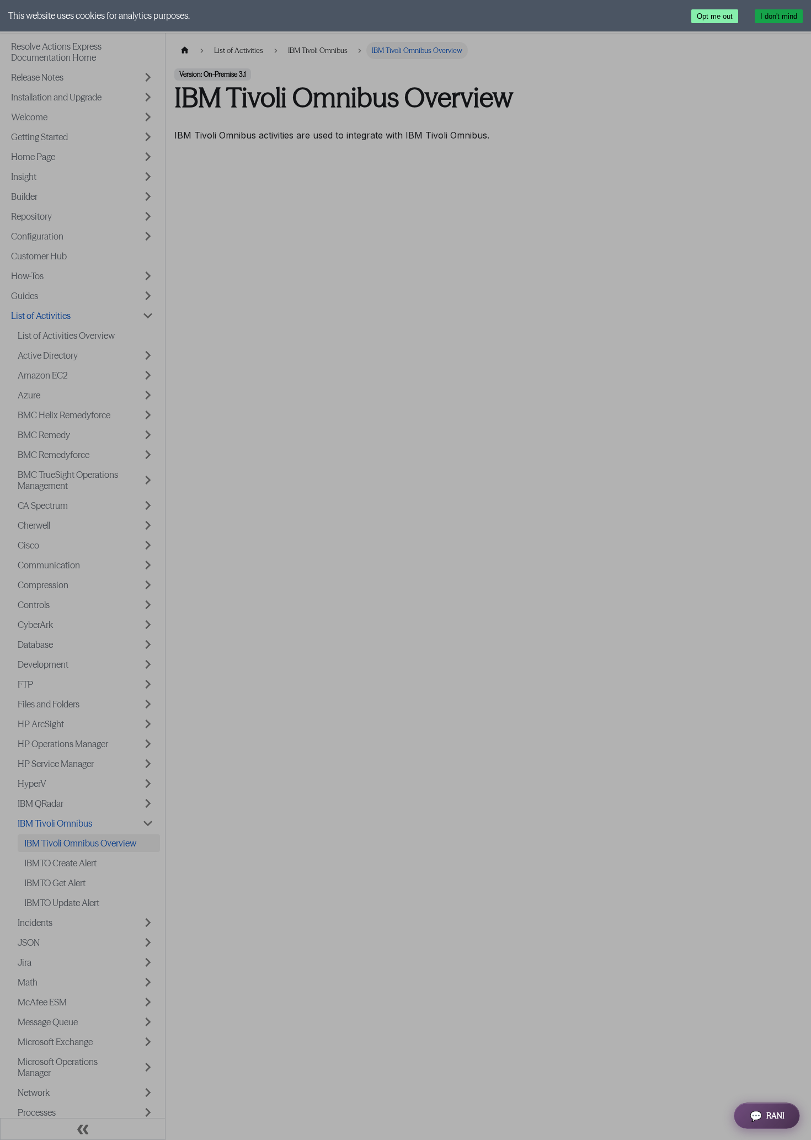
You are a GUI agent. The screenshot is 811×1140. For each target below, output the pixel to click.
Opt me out (715, 16)
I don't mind (778, 16)
